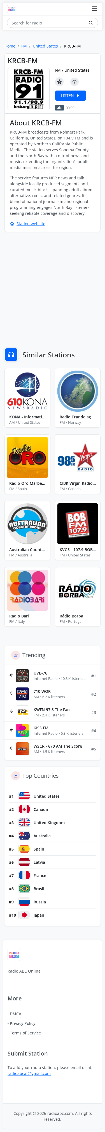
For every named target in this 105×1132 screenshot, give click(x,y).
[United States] (24, 796)
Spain (39, 849)
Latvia (39, 862)
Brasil (39, 888)
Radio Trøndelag (75, 417)
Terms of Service (25, 1033)
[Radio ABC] (12, 9)
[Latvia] (24, 862)
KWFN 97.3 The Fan (52, 709)
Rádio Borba (71, 616)
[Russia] (24, 902)
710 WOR (42, 691)
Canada (41, 809)
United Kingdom (49, 822)
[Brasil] (24, 888)
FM (24, 46)
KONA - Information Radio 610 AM (27, 417)
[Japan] (24, 915)
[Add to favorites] (59, 81)
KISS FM (41, 727)
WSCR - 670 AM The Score (58, 746)
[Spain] (24, 849)
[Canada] (24, 809)
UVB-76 (40, 673)
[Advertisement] (52, 290)
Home (9, 46)
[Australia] (24, 835)
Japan (39, 915)
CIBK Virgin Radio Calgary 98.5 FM (78, 483)
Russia (40, 902)
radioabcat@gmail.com (29, 1073)
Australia (42, 835)
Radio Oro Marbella (27, 483)
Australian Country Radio (27, 549)
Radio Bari (19, 616)
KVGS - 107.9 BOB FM (78, 549)
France (40, 875)
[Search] (91, 23)
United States (45, 46)
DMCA (15, 1013)
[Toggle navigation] (94, 9)
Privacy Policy (22, 1023)
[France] (24, 875)
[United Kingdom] (24, 822)
